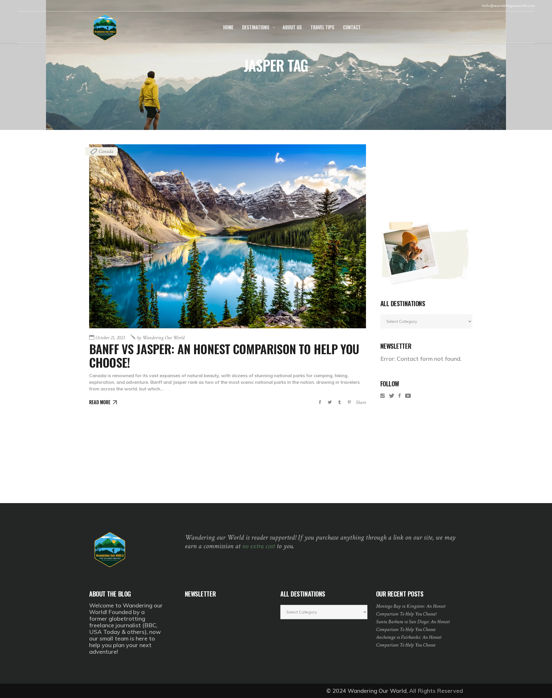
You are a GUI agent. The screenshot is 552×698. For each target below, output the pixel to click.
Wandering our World (161, 337)
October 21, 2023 (110, 337)
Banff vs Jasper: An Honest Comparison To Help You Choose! (224, 355)
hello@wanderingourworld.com (508, 5)
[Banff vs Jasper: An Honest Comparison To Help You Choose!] (227, 236)
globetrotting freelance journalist (117, 622)
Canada (106, 151)
